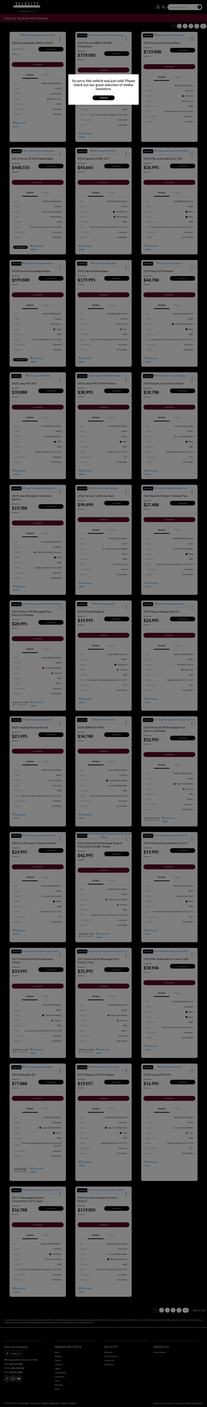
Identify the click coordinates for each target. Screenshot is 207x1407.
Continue (103, 98)
